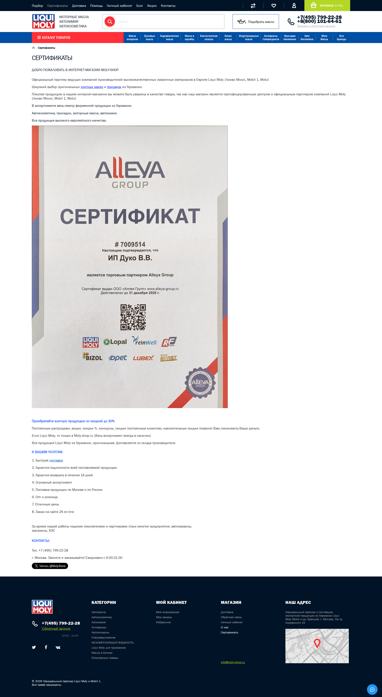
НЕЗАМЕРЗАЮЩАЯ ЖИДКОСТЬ (113, 642)
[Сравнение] (253, 5)
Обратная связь (231, 617)
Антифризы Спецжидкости (271, 37)
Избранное (163, 622)
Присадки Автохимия (289, 37)
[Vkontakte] (58, 647)
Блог (139, 6)
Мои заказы (164, 617)
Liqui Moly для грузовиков (109, 647)
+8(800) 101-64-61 (319, 21)
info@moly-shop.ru (233, 662)
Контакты (168, 6)
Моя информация (167, 612)
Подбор (37, 6)
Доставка (79, 6)
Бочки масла (228, 37)
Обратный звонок (56, 628)
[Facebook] (46, 647)
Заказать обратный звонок (316, 26)
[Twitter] (34, 647)
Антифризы (99, 627)
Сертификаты (57, 6)
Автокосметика (102, 617)
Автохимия (99, 622)
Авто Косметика (307, 37)
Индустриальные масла (249, 37)
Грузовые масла (149, 37)
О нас (225, 627)
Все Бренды (341, 37)
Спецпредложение (103, 637)
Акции (152, 6)
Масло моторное (132, 37)
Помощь (96, 6)
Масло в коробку (189, 37)
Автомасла (99, 612)
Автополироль (100, 632)
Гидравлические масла (169, 37)
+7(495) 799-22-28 (319, 17)
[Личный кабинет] (294, 5)
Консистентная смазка (209, 37)
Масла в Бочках (102, 652)
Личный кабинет (119, 6)
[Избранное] (273, 5)
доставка (56, 460)
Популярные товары (105, 657)
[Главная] (33, 48)
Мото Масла (324, 37)
